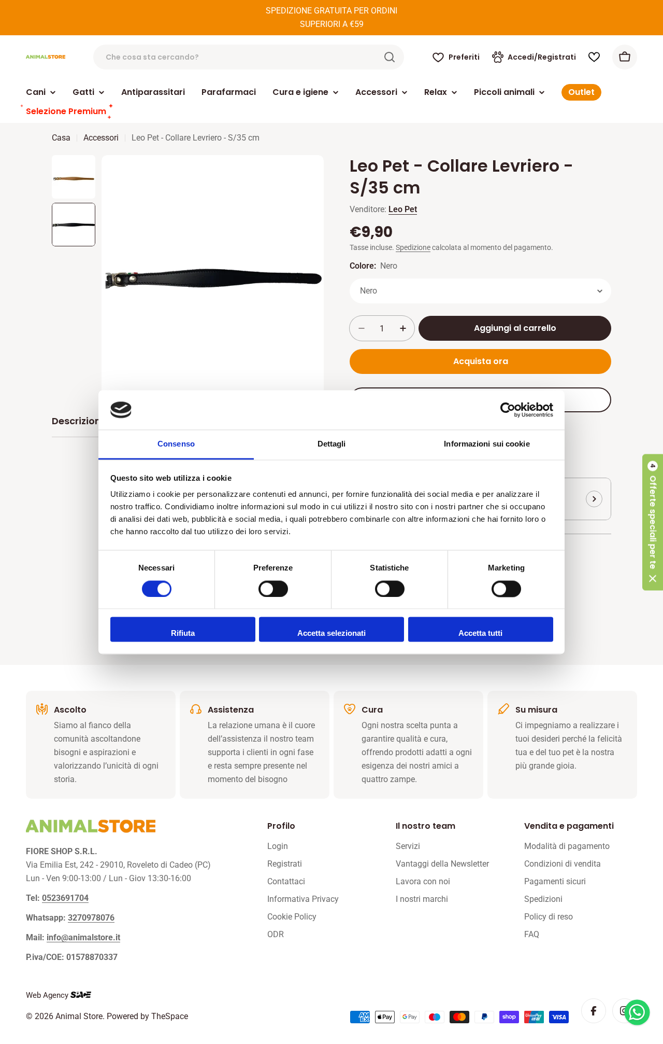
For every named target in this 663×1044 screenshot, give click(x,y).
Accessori (101, 138)
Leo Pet (402, 209)
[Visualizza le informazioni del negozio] (594, 499)
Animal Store (79, 1016)
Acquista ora (480, 361)
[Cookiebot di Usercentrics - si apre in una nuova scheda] (508, 409)
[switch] (273, 588)
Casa (61, 138)
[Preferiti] (594, 57)
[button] (652, 522)
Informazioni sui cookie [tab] (486, 444)
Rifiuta (183, 633)
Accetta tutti (480, 633)
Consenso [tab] (176, 444)
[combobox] (248, 57)
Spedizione (413, 247)
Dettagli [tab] (332, 444)
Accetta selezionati (331, 633)
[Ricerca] (389, 57)
